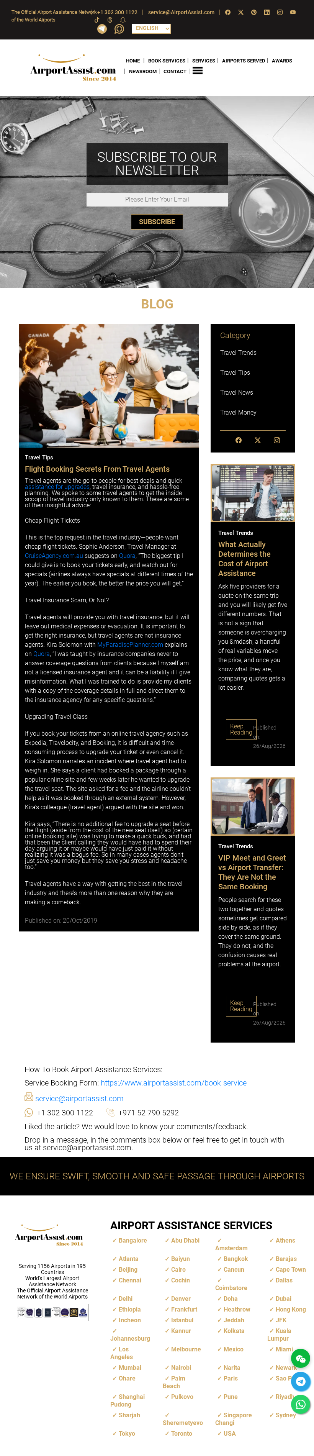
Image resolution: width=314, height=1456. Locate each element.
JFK (281, 1320)
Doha (231, 1298)
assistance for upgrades (57, 486)
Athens (285, 1240)
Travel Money (238, 412)
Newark (286, 1367)
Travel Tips (235, 372)
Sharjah (129, 1415)
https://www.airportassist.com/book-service (174, 1082)
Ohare (127, 1378)
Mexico (234, 1349)
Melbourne (186, 1349)
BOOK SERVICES (166, 60)
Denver (181, 1298)
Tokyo (127, 1433)
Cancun (234, 1269)
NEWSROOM (143, 71)
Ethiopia (130, 1309)
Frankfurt (184, 1309)
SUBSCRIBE (157, 222)
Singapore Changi (233, 1419)
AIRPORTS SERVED (243, 60)
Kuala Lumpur (279, 1334)
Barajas (286, 1259)
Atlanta (129, 1259)
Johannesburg (130, 1338)
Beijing (128, 1269)
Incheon (130, 1320)
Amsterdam (231, 1248)
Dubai (283, 1298)
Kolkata (234, 1331)
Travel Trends (238, 352)
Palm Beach (174, 1382)
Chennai (130, 1280)
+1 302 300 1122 (117, 12)
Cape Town (291, 1269)
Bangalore (133, 1240)
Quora (127, 555)
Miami (284, 1349)
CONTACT (175, 71)
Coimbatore (231, 1288)
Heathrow (237, 1309)
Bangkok (236, 1259)
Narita (232, 1367)
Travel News (236, 392)
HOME (133, 60)
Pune (231, 1396)
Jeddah (234, 1320)
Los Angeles (121, 1353)
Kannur (181, 1331)
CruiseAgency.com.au (54, 555)
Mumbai (130, 1367)
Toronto (181, 1433)
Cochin (180, 1280)
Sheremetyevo (183, 1422)
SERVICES (203, 60)
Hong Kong (291, 1309)
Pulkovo (182, 1396)
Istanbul (182, 1320)
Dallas (284, 1280)
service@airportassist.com (78, 1098)
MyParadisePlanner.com (130, 644)
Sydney (286, 1415)
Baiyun (180, 1259)
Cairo (178, 1269)
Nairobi (181, 1367)
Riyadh (285, 1396)
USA (230, 1433)
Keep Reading (241, 729)
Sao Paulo (290, 1378)
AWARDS (282, 60)
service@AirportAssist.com (181, 12)
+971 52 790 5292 (148, 1112)
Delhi (125, 1298)
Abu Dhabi (185, 1240)
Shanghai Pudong (127, 1400)
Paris (231, 1378)
